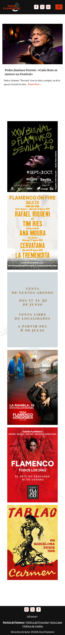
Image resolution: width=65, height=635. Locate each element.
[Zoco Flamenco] (11, 7)
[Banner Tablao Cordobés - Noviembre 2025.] (32, 423)
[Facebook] (36, 7)
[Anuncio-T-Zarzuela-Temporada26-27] (32, 346)
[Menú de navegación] (59, 7)
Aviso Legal (56, 622)
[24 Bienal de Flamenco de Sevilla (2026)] (32, 191)
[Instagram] (48, 7)
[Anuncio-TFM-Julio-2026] (32, 501)
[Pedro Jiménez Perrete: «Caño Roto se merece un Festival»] (32, 44)
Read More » (34, 84)
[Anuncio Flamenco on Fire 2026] (32, 268)
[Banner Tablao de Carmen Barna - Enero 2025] (32, 579)
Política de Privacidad (37, 622)
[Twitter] (42, 7)
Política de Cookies (33, 626)
